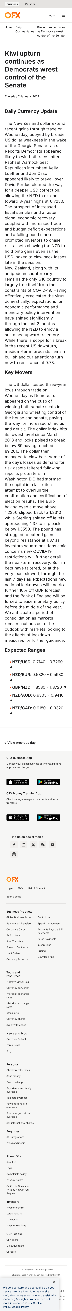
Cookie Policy (20, 1306)
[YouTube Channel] (52, 844)
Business (12, 4)
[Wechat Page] (42, 844)
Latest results (14, 1213)
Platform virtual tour (17, 981)
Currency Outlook (16, 1039)
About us (11, 1162)
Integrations (44, 944)
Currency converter (17, 987)
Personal (30, 4)
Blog (8, 1051)
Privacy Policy (14, 1179)
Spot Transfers (14, 941)
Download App (46, 956)
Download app (14, 1082)
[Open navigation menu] (63, 15)
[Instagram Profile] (14, 854)
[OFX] (12, 15)
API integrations (15, 1137)
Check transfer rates (18, 1070)
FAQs (20, 888)
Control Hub (44, 917)
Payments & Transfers (18, 923)
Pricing (42, 950)
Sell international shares (20, 1122)
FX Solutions (13, 935)
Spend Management (49, 923)
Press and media (15, 1143)
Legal (9, 1168)
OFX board (12, 1239)
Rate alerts (12, 1012)
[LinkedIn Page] (23, 844)
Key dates (12, 1219)
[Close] (53, 1282)
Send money (13, 1076)
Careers (11, 1251)
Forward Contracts (17, 947)
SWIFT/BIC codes (16, 1024)
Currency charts (15, 1018)
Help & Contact (36, 888)
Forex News (13, 1045)
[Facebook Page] (14, 844)
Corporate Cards (15, 929)
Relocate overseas (16, 1097)
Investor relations (16, 1225)
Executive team (15, 1245)
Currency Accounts (17, 959)
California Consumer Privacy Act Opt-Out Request (18, 1190)
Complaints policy (16, 1174)
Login (51, 15)
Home (8, 27)
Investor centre (15, 1207)
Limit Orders (13, 953)
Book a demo (13, 896)
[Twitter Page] (33, 844)
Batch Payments (47, 938)
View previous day (21, 743)
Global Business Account (20, 917)
